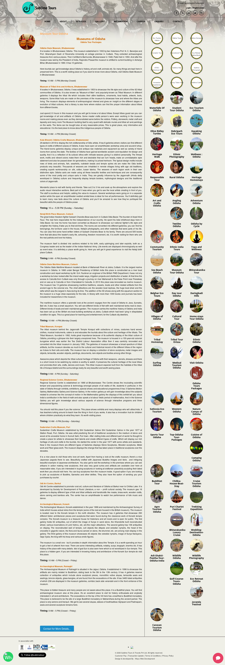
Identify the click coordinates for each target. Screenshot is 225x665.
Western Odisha (177, 410)
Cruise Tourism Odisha (196, 483)
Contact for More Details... (57, 628)
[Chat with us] (8, 657)
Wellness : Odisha (196, 155)
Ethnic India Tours (176, 248)
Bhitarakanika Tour (197, 271)
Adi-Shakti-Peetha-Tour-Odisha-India (157, 558)
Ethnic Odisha (196, 341)
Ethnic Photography (176, 155)
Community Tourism (157, 248)
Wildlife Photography (196, 557)
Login (188, 7)
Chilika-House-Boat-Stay (177, 483)
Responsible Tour (157, 178)
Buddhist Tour (157, 482)
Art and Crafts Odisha (157, 203)
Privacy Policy (168, 655)
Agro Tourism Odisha (157, 509)
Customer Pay (121, 655)
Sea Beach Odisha (157, 271)
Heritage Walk (157, 155)
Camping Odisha (197, 459)
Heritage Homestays (196, 178)
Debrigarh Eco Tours (176, 132)
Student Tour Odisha (177, 109)
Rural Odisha (176, 177)
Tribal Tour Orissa (177, 341)
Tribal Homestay (157, 341)
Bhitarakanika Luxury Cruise (177, 532)
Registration (198, 7)
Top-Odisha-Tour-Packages (177, 437)
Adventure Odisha (197, 202)
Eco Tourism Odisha (197, 109)
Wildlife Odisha (176, 557)
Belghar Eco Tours (157, 294)
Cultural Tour (176, 317)
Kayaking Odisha (196, 132)
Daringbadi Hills (196, 294)
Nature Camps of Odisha (196, 411)
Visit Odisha (196, 362)
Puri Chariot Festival (177, 508)
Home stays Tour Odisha (196, 317)
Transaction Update (136, 655)
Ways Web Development (145, 658)
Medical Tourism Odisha (177, 365)
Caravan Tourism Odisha (157, 627)
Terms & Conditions (153, 655)
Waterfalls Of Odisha (157, 109)
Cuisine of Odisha (196, 436)
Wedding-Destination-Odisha (197, 532)
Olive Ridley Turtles (157, 132)
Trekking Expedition (196, 508)
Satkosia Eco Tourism (157, 410)
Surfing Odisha (157, 364)
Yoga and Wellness (196, 248)
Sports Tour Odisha (157, 436)
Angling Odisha (176, 202)
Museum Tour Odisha (177, 271)
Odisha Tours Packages (196, 386)
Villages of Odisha (157, 317)
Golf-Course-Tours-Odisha (177, 581)
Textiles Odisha (176, 225)
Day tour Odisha (177, 294)
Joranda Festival (196, 603)
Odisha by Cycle (196, 225)
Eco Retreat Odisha (196, 580)
